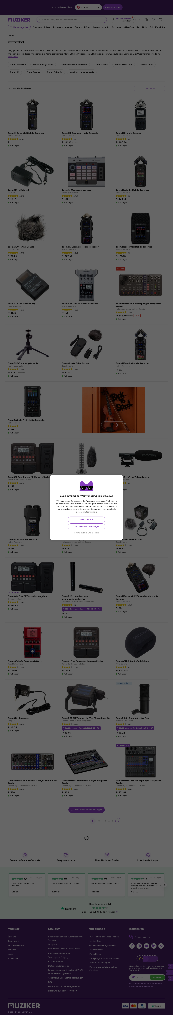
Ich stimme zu (86, 519)
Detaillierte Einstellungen (86, 526)
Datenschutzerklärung (86, 511)
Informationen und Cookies (86, 532)
